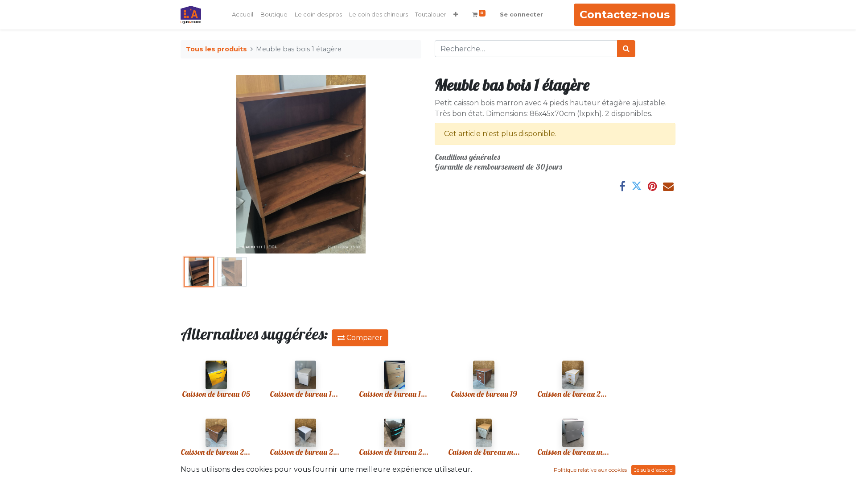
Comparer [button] (364, 337)
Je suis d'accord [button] (653, 469)
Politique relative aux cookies (590, 469)
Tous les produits (216, 49)
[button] (455, 15)
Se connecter (521, 14)
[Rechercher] (626, 48)
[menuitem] (242, 15)
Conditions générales (467, 157)
